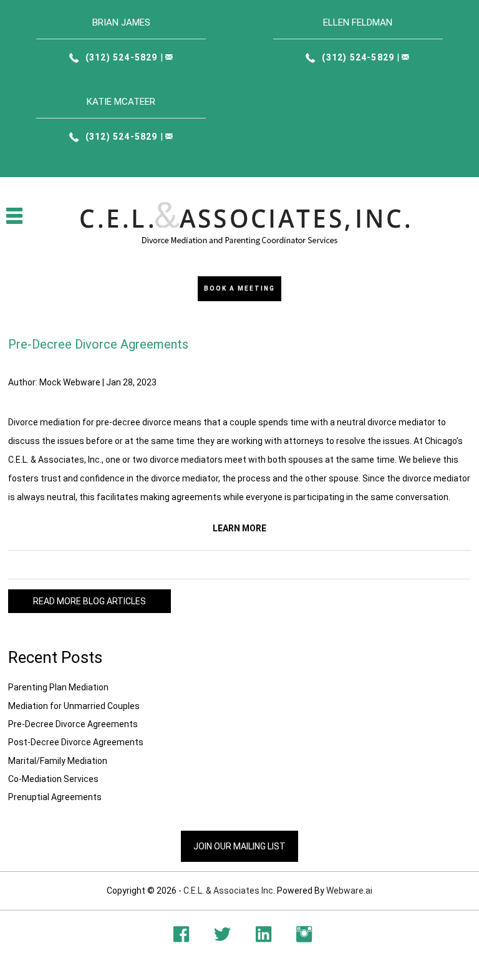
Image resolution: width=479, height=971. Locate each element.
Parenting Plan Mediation (58, 687)
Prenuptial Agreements (55, 797)
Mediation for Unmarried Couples (74, 706)
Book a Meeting (239, 288)
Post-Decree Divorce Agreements (75, 742)
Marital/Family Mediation (57, 761)
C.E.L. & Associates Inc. (229, 891)
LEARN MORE (239, 528)
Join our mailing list (239, 846)
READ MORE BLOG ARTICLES (89, 601)
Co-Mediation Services (53, 779)
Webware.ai (349, 891)
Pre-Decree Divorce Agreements (73, 724)
